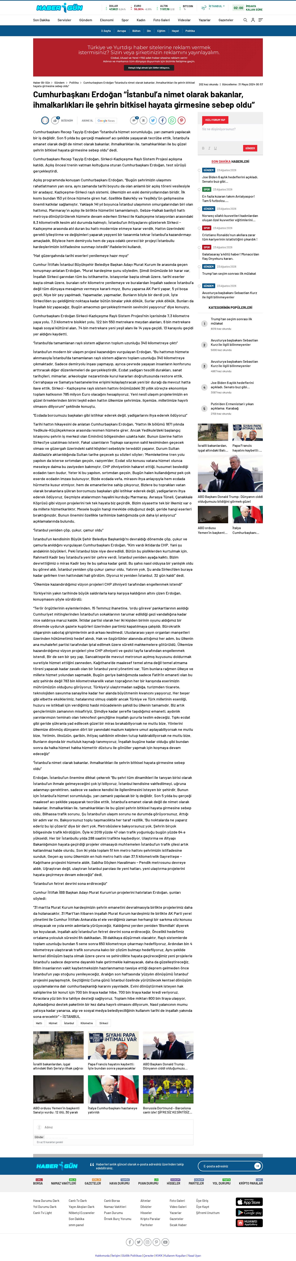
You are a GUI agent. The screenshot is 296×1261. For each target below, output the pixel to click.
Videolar (184, 20)
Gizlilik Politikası (132, 1255)
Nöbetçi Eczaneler (82, 1213)
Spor (125, 20)
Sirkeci (103, 1023)
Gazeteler (226, 20)
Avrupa (121, 30)
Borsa (38, 1181)
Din (149, 30)
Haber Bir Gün (41, 82)
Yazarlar (205, 20)
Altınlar (145, 1200)
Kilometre (87, 1023)
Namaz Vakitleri (63, 1181)
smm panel (76, 1225)
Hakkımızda (102, 1255)
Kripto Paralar (251, 1181)
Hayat (175, 30)
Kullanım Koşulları (175, 1255)
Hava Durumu (119, 1181)
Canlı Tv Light (42, 1213)
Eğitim (161, 30)
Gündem (85, 20)
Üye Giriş (202, 1200)
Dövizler (146, 1207)
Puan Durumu (148, 1181)
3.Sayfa (106, 30)
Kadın (141, 20)
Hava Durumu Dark (46, 1200)
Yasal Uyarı (194, 1255)
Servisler (64, 20)
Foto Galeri (161, 20)
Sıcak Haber (178, 1225)
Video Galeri (178, 1207)
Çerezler (148, 1255)
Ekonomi (107, 20)
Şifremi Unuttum (208, 1213)
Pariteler (196, 1181)
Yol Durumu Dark (45, 1207)
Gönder (39, 1137)
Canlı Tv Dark (78, 1200)
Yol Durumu (222, 1181)
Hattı (39, 1023)
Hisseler (173, 1181)
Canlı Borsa (112, 1200)
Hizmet (53, 1023)
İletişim (115, 1255)
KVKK (159, 1255)
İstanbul (69, 1023)
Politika (190, 30)
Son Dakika (41, 20)
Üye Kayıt (202, 1207)
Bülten (136, 30)
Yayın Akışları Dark (81, 1207)
